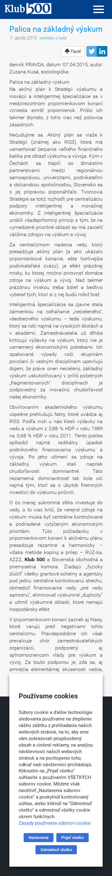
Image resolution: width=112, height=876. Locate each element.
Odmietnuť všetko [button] (56, 849)
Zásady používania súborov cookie (55, 823)
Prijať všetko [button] (72, 837)
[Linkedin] (102, 51)
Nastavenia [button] (39, 837)
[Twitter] (91, 51)
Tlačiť (75, 51)
